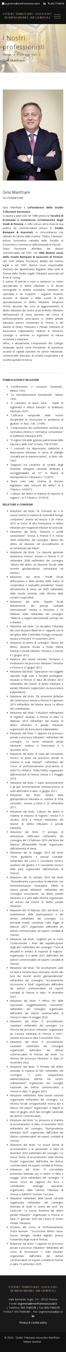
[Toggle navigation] (57, 16)
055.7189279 (52, 1307)
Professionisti (27, 55)
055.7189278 (57, 3)
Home (7, 55)
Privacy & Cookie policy (33, 1322)
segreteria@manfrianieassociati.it (22, 3)
